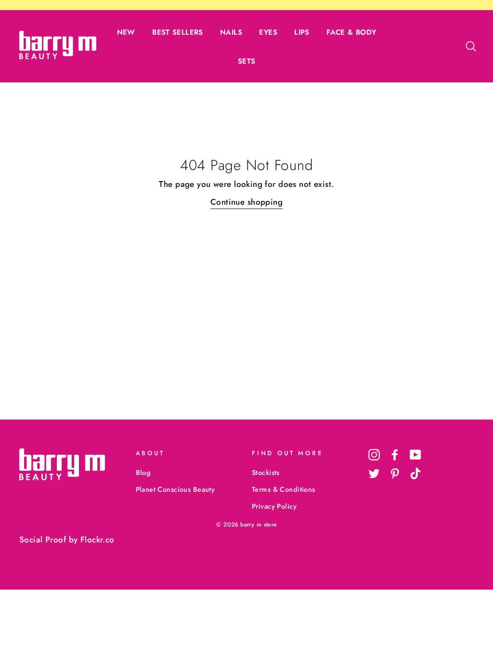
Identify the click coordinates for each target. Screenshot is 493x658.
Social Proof (42, 539)
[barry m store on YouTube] (415, 454)
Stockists (266, 472)
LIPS (302, 32)
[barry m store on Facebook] (395, 454)
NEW (126, 32)
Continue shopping (246, 202)
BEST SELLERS (177, 32)
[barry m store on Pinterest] (395, 474)
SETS (247, 61)
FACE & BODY (351, 32)
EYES (268, 32)
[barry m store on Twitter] (374, 474)
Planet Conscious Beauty (175, 489)
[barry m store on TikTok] (415, 474)
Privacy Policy (274, 506)
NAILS (231, 32)
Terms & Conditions (283, 489)
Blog (143, 472)
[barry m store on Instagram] (374, 454)
